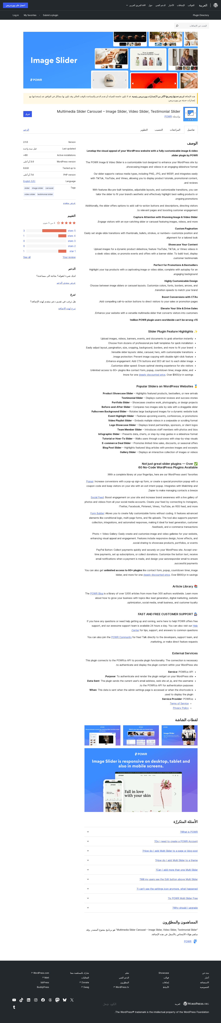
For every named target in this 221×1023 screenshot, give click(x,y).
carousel (49, 188)
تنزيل (27, 114)
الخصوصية (204, 987)
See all (27, 257)
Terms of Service (179, 703)
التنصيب (159, 129)
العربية (177, 1004)
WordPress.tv (121, 987)
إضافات (165, 982)
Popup (89, 481)
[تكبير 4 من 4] (193, 752)
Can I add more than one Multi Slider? (177, 869)
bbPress (45, 982)
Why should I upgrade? (185, 907)
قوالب (166, 977)
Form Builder (97, 513)
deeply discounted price (152, 374)
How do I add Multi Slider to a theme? (176, 860)
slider (27, 188)
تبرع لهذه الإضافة (67, 308)
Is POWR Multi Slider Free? (183, 898)
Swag (85, 987)
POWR (168, 116)
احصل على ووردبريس (15, 5)
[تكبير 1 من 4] (193, 729)
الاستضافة (204, 982)
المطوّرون (124, 982)
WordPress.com (40, 973)
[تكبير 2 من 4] (155, 729)
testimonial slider (45, 194)
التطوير (144, 129)
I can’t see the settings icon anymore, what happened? (167, 888)
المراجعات (175, 129)
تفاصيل (191, 129)
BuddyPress (43, 987)
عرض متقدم (69, 202)
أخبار (207, 977)
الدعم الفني (124, 977)
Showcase (164, 973)
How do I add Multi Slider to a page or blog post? (170, 850)
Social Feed (97, 497)
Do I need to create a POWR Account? (176, 841)
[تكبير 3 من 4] (116, 729)
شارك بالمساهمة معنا (79, 973)
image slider (37, 188)
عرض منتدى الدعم (66, 282)
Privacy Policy (181, 707)
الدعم (26, 129)
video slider (30, 194)
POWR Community (121, 637)
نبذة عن (205, 973)
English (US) (29, 181)
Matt (45, 977)
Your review (69, 257)
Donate (84, 982)
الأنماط (166, 987)
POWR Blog (96, 593)
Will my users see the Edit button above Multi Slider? (169, 879)
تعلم (127, 973)
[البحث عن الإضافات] (177, 26)
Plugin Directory (201, 15)
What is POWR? (189, 831)
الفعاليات (85, 977)
